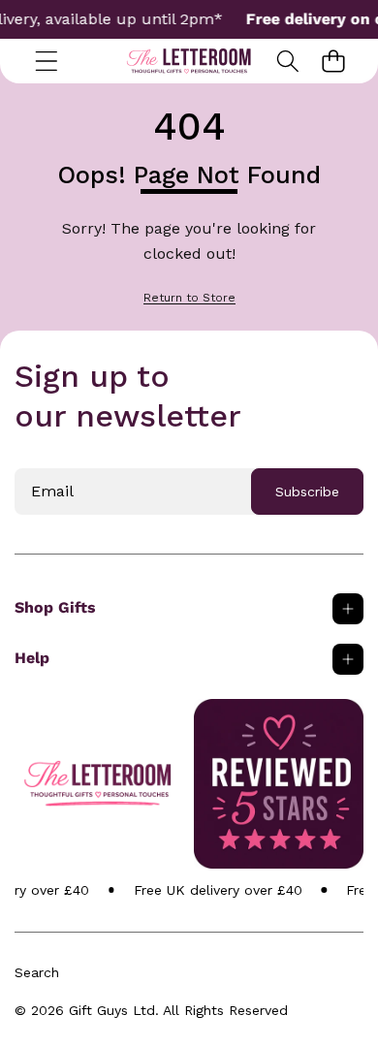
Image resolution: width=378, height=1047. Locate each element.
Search (37, 972)
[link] (189, 298)
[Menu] (46, 60)
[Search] (287, 60)
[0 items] (333, 60)
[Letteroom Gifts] (189, 61)
